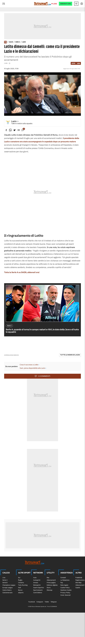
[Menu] (3, 3)
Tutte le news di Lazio (70, 355)
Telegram (54, 602)
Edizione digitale (52, 585)
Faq (61, 583)
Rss (48, 578)
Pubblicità (78, 578)
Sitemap (49, 590)
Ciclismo (21, 583)
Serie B (4, 583)
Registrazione (80, 580)
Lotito (73, 63)
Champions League (8, 585)
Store (48, 588)
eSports (20, 593)
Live (55, 3)
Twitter (47, 602)
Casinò (77, 588)
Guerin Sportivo (38, 588)
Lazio (24, 42)
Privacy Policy (65, 593)
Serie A (17, 42)
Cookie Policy (65, 588)
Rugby (20, 580)
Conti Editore (37, 593)
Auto (34, 578)
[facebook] (6, 130)
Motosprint (37, 585)
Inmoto (35, 583)
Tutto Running (22, 585)
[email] (19, 130)
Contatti (63, 578)
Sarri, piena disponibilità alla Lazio (32, 368)
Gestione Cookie (65, 590)
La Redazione (64, 580)
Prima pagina (51, 583)
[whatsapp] (10, 130)
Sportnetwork (38, 590)
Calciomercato (7, 593)
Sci (19, 578)
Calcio (11, 42)
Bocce (20, 590)
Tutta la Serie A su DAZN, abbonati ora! (21, 272)
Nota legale (64, 585)
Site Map (78, 583)
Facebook (31, 602)
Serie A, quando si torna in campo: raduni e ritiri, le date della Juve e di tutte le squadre (42, 330)
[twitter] (14, 130)
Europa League (7, 588)
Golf (19, 588)
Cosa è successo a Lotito (29, 365)
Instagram (39, 602)
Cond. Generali (65, 595)
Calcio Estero (7, 590)
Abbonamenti (51, 580)
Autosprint (36, 580)
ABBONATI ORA (65, 3)
